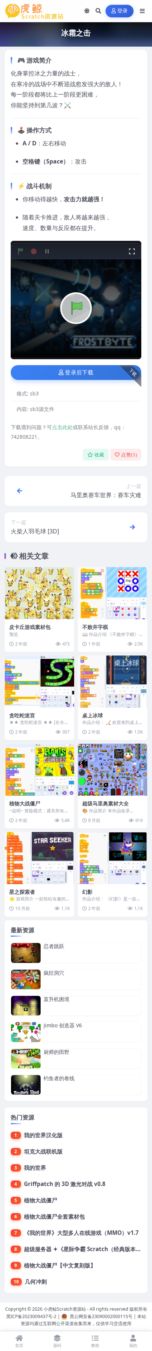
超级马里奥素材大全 (105, 803)
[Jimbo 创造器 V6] (26, 1032)
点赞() (129, 455)
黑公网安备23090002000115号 (101, 1316)
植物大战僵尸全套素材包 (54, 1216)
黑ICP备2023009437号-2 (31, 1316)
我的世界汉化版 (43, 1135)
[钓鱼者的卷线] (26, 1085)
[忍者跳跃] (26, 953)
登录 (122, 11)
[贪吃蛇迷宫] (39, 682)
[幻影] (112, 858)
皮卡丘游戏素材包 (30, 626)
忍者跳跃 (54, 946)
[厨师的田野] (26, 1058)
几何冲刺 (36, 1281)
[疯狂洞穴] (26, 979)
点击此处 (62, 427)
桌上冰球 (92, 715)
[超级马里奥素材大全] (112, 770)
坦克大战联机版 (43, 1151)
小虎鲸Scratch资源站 (65, 1309)
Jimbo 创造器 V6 (63, 1025)
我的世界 (35, 1167)
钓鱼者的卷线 (59, 1078)
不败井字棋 (95, 626)
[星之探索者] (39, 858)
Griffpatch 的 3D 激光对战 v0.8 (65, 1183)
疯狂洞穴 (54, 972)
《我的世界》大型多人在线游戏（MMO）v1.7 (81, 1232)
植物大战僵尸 (24, 803)
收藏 (99, 455)
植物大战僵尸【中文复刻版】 (60, 1265)
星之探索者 (22, 891)
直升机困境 (56, 999)
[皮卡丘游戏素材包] (39, 593)
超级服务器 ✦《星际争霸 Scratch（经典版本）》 (85, 1249)
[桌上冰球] (112, 682)
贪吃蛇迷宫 (22, 715)
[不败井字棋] (112, 593)
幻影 (87, 891)
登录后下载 (79, 372)
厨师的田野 (56, 1051)
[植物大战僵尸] (39, 770)
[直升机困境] (26, 1005)
